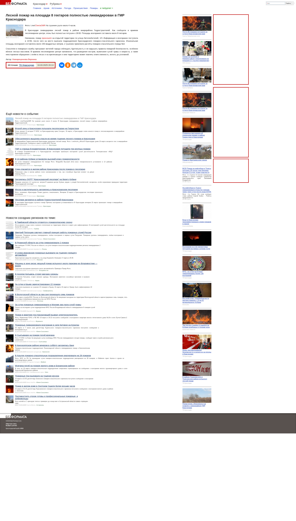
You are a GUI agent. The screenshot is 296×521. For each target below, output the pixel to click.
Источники (57, 8)
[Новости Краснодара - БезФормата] (14, 3)
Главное (37, 8)
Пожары (94, 8)
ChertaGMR (40, 25)
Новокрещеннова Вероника (24, 59)
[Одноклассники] (68, 65)
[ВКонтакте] (62, 65)
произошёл (47, 38)
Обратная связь (11, 424)
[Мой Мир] (80, 65)
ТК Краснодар (26, 65)
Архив (46, 8)
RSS (22, 428)
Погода (67, 8)
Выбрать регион (11, 425)
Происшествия (80, 8)
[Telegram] (74, 65)
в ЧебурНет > (106, 8)
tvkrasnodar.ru (14, 37)
